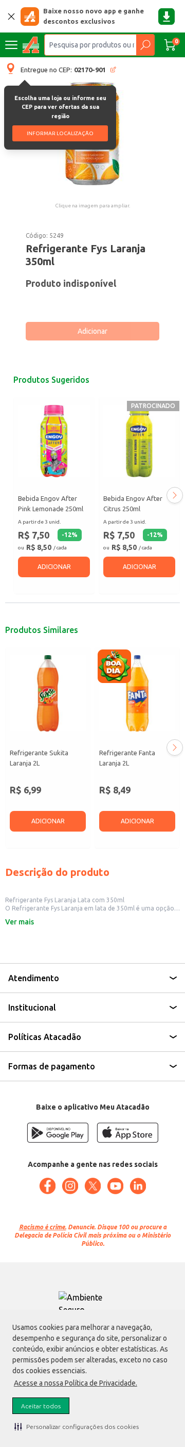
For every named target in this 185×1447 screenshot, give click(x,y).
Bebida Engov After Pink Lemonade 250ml (50, 503)
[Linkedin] (138, 1186)
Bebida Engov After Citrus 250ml (132, 503)
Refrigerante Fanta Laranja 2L (127, 758)
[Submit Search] (145, 45)
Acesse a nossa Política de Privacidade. (75, 1383)
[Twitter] (92, 1186)
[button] (76, 1426)
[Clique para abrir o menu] (11, 45)
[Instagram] (70, 1186)
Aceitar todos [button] (41, 1406)
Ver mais (19, 922)
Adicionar (92, 331)
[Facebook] (47, 1186)
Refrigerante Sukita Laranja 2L (39, 758)
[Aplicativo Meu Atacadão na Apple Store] (127, 1133)
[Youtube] (115, 1186)
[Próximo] (174, 495)
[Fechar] (11, 16)
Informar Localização (60, 133)
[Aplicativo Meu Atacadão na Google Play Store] (57, 1133)
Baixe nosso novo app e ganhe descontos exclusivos (93, 16)
